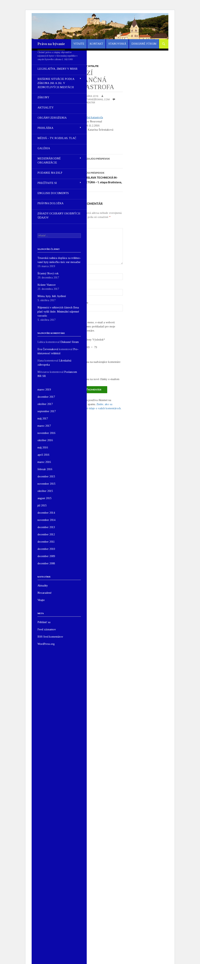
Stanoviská (117, 43)
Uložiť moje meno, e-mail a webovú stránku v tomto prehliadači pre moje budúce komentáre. (94, 326)
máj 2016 (43, 447)
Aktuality (46, 107)
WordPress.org (46, 643)
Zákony (43, 97)
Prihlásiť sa (44, 622)
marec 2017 (44, 425)
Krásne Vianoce (47, 284)
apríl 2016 (43, 454)
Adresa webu (80, 302)
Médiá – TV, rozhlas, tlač (57, 138)
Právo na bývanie (51, 44)
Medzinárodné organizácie (49, 160)
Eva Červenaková (48, 349)
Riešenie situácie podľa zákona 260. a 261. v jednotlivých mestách (56, 83)
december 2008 (46, 563)
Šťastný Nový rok (48, 273)
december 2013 (46, 527)
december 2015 (46, 476)
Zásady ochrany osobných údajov (59, 215)
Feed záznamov (47, 629)
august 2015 (44, 498)
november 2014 (46, 520)
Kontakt (96, 43)
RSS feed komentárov (50, 636)
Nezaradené (45, 592)
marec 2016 (44, 462)
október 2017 (45, 404)
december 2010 (46, 549)
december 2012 (46, 534)
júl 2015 (42, 505)
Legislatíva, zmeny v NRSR (58, 68)
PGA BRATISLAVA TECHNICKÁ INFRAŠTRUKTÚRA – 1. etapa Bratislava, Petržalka (97, 180)
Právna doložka (50, 203)
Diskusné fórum (143, 43)
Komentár (80, 226)
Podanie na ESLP (50, 172)
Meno (77, 271)
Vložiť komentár (84, 102)
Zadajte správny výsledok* (89, 339)
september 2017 (47, 411)
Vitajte (78, 43)
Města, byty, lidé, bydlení (52, 296)
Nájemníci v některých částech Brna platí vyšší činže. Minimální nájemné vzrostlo (58, 311)
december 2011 (46, 541)
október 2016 (45, 440)
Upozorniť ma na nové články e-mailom (96, 379)
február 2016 (45, 469)
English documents (53, 193)
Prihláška (45, 127)
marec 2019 (44, 389)
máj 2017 (43, 418)
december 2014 (46, 512)
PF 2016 (91, 161)
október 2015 (45, 491)
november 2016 (46, 433)
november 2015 (46, 483)
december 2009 (46, 556)
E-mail (78, 286)
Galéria (44, 148)
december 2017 (46, 396)
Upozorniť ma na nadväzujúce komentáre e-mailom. (97, 364)
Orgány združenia (52, 117)
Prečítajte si (47, 183)
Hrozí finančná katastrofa (88, 117)
